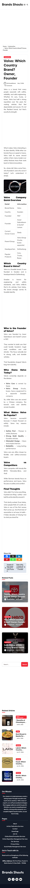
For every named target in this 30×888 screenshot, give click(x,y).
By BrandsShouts (11, 83)
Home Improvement (20, 717)
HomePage (15, 831)
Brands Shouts (12, 4)
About (15, 823)
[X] (13, 556)
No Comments (8, 85)
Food (18, 731)
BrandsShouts (10, 599)
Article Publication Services (15, 826)
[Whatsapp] (13, 559)
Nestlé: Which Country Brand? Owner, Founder (21, 778)
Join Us (15, 834)
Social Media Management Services (15, 846)
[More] (19, 559)
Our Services (15, 841)
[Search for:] (11, 664)
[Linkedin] (19, 556)
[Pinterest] (7, 559)
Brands (18, 745)
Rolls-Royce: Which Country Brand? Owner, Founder (14, 647)
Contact (14, 829)
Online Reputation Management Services (15, 839)
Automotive (7, 57)
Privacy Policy (15, 844)
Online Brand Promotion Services (15, 836)
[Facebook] (7, 556)
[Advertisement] (15, 25)
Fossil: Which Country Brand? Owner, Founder (21, 765)
